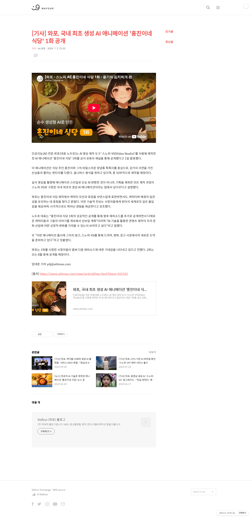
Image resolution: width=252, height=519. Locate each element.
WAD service (59, 490)
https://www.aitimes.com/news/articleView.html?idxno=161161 (84, 273)
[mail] (63, 504)
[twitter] (39, 504)
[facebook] (33, 504)
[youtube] (55, 504)
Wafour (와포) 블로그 (51, 420)
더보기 (152, 352)
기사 (34, 48)
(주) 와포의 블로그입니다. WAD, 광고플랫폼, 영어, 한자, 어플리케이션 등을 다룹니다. (79, 424)
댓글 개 (36, 402)
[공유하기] (45, 334)
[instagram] (47, 504)
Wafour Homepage (41, 490)
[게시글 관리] (49, 334)
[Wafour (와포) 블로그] (42, 7)
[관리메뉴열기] (246, 6)
